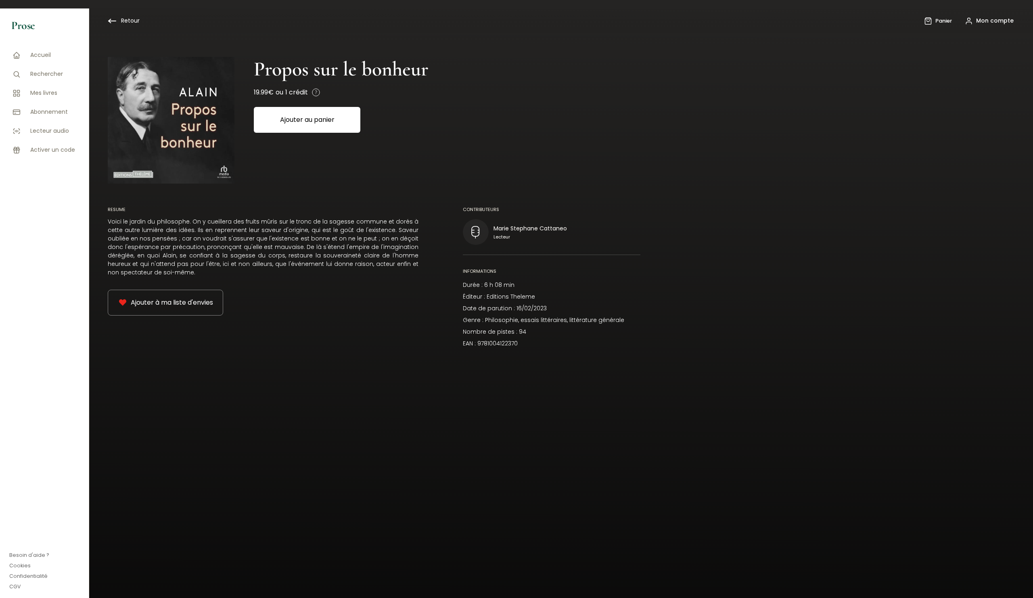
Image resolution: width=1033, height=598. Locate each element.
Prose (23, 25)
